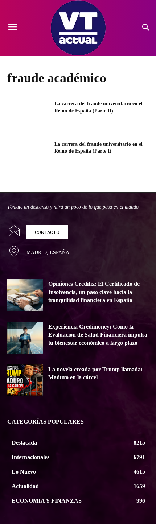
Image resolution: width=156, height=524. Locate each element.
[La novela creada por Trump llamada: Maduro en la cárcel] (25, 380)
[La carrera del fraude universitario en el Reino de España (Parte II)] (28, 115)
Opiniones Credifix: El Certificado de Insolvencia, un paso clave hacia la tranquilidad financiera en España (94, 292)
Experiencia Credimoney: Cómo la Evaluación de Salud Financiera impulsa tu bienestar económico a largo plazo (97, 334)
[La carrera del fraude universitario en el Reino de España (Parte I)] (28, 155)
